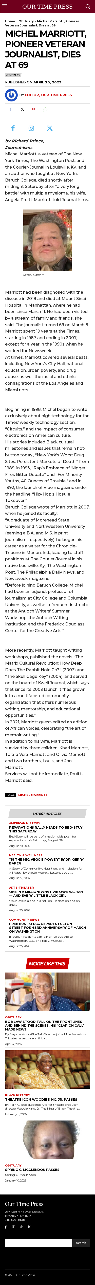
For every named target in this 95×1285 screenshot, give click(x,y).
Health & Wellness (26, 855)
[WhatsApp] (45, 109)
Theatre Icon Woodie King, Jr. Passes (41, 1099)
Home (10, 21)
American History (24, 823)
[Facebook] (10, 109)
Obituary (26, 21)
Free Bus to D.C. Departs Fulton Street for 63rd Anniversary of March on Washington (47, 927)
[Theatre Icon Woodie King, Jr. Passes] (47, 1069)
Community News (24, 919)
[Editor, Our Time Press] (12, 95)
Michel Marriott (33, 795)
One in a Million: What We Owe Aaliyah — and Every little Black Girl (46, 894)
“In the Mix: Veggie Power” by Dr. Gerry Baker (46, 861)
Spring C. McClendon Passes (32, 1170)
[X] (22, 109)
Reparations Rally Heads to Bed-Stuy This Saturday (45, 829)
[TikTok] (21, 1227)
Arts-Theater (21, 887)
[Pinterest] (33, 109)
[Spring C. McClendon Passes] (47, 1139)
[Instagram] (32, 129)
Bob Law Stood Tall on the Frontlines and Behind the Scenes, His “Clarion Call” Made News (45, 1025)
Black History (17, 1095)
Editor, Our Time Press (48, 95)
